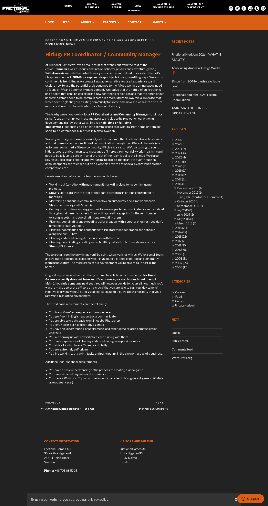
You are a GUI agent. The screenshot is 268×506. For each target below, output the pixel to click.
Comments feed (182, 349)
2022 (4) (180, 157)
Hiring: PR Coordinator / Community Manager (207, 197)
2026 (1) (180, 140)
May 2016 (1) (185, 219)
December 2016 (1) (189, 188)
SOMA (137, 6)
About (86, 22)
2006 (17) (181, 267)
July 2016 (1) (184, 210)
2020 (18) (181, 166)
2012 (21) (180, 241)
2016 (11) (180, 184)
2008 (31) (181, 258)
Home (49, 22)
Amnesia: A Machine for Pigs (163, 6)
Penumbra (134, 10)
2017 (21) (180, 179)
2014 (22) (181, 232)
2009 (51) (181, 254)
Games (158, 22)
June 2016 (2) (185, 214)
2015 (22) (181, 228)
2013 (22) (181, 236)
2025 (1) (180, 144)
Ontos (68, 6)
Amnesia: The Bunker (92, 6)
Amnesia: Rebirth (116, 6)
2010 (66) (181, 249)
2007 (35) (181, 263)
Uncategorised (185, 305)
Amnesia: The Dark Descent (195, 6)
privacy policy (98, 499)
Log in (176, 332)
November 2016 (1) (189, 192)
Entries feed (180, 341)
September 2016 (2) (190, 206)
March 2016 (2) (186, 223)
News (71, 44)
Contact (134, 22)
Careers (109, 22)
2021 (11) (180, 162)
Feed (65, 22)
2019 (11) (180, 170)
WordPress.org (182, 358)
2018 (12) (181, 175)
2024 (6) (180, 148)
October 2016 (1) (188, 201)
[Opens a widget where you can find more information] (250, 499)
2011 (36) (181, 245)
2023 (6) (180, 153)
